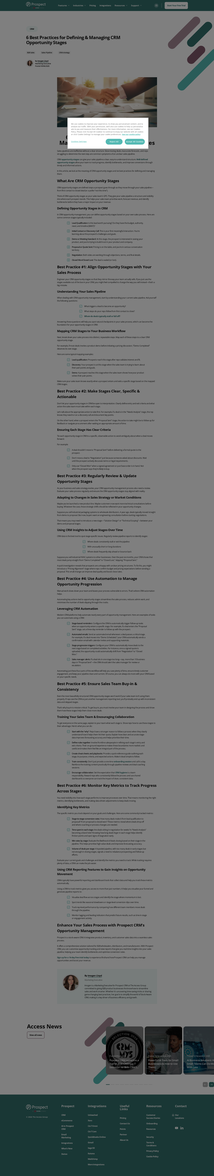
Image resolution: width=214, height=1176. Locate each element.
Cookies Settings (79, 141)
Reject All (114, 141)
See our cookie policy (131, 134)
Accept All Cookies (134, 141)
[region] (108, 133)
